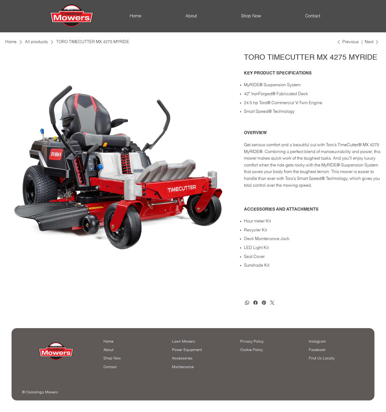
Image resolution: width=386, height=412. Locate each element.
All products (36, 42)
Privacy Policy (252, 341)
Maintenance (183, 367)
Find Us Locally (322, 358)
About (191, 16)
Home (135, 16)
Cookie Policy (251, 350)
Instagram (317, 341)
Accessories (182, 358)
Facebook (317, 350)
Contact (312, 16)
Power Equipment (187, 350)
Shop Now (251, 16)
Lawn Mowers (183, 341)
